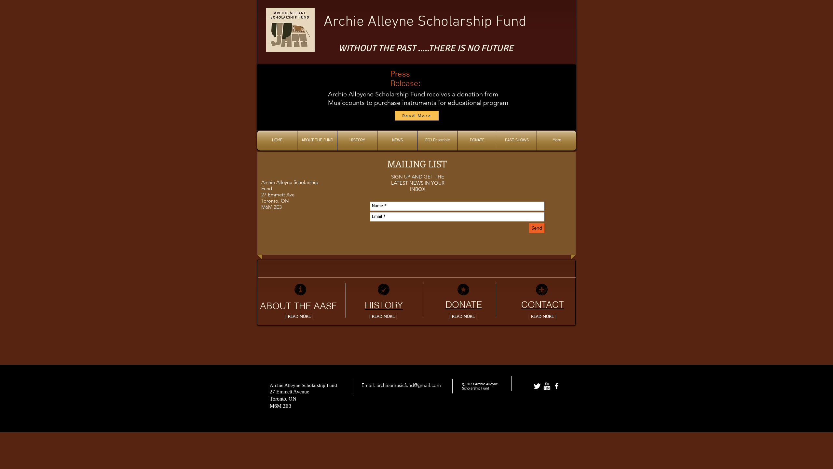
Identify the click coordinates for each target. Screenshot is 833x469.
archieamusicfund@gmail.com (408, 385)
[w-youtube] (547, 386)
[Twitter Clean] (537, 386)
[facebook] (557, 386)
